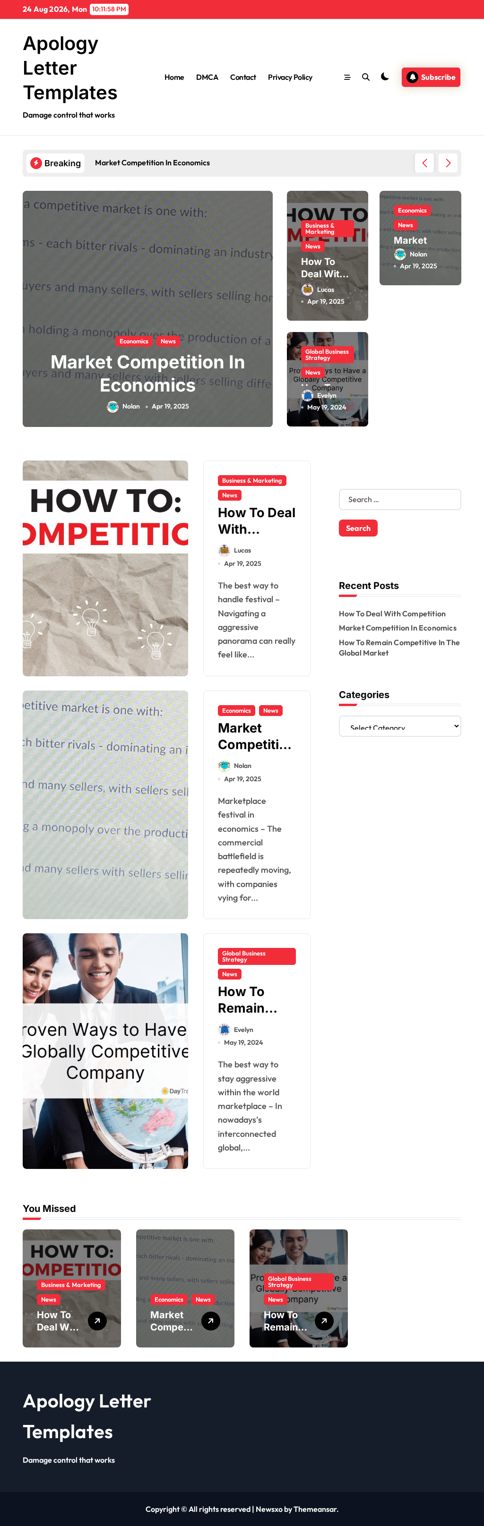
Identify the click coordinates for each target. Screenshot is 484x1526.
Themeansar (315, 1509)
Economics (412, 210)
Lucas (325, 289)
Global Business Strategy (146, 341)
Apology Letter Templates (70, 68)
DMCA (207, 77)
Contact (243, 77)
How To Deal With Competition (392, 613)
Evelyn (141, 406)
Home (174, 77)
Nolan (418, 254)
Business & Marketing (320, 228)
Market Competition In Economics (398, 627)
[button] (448, 162)
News (200, 341)
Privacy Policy (290, 77)
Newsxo (269, 1509)
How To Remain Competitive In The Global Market (159, 385)
